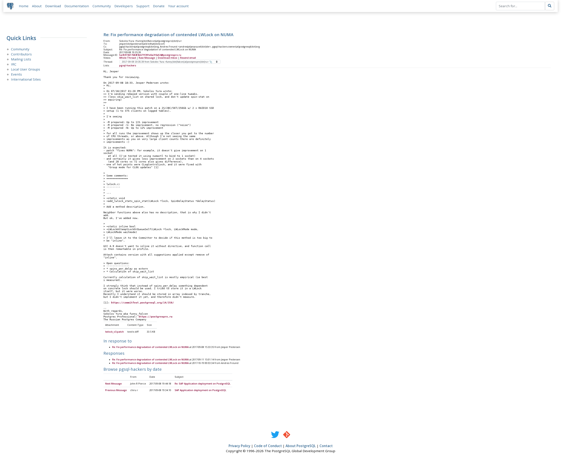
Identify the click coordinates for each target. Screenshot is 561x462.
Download (53, 6)
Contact (326, 446)
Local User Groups (25, 69)
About (37, 6)
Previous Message (116, 390)
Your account (178, 6)
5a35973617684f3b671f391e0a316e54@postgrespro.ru (150, 54)
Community (101, 6)
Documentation (76, 6)
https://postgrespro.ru (155, 316)
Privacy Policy (239, 446)
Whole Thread (127, 57)
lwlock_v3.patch (114, 331)
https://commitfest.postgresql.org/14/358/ (142, 302)
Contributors (21, 54)
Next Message (113, 383)
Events (16, 74)
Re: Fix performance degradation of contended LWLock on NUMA (150, 347)
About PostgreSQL (301, 446)
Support (142, 6)
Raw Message (147, 57)
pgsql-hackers (127, 65)
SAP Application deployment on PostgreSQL (200, 390)
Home (23, 6)
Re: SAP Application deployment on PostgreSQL (203, 383)
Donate (159, 6)
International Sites (26, 79)
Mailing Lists (21, 59)
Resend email (188, 57)
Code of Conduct (268, 446)
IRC (13, 64)
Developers (123, 6)
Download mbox (167, 57)
